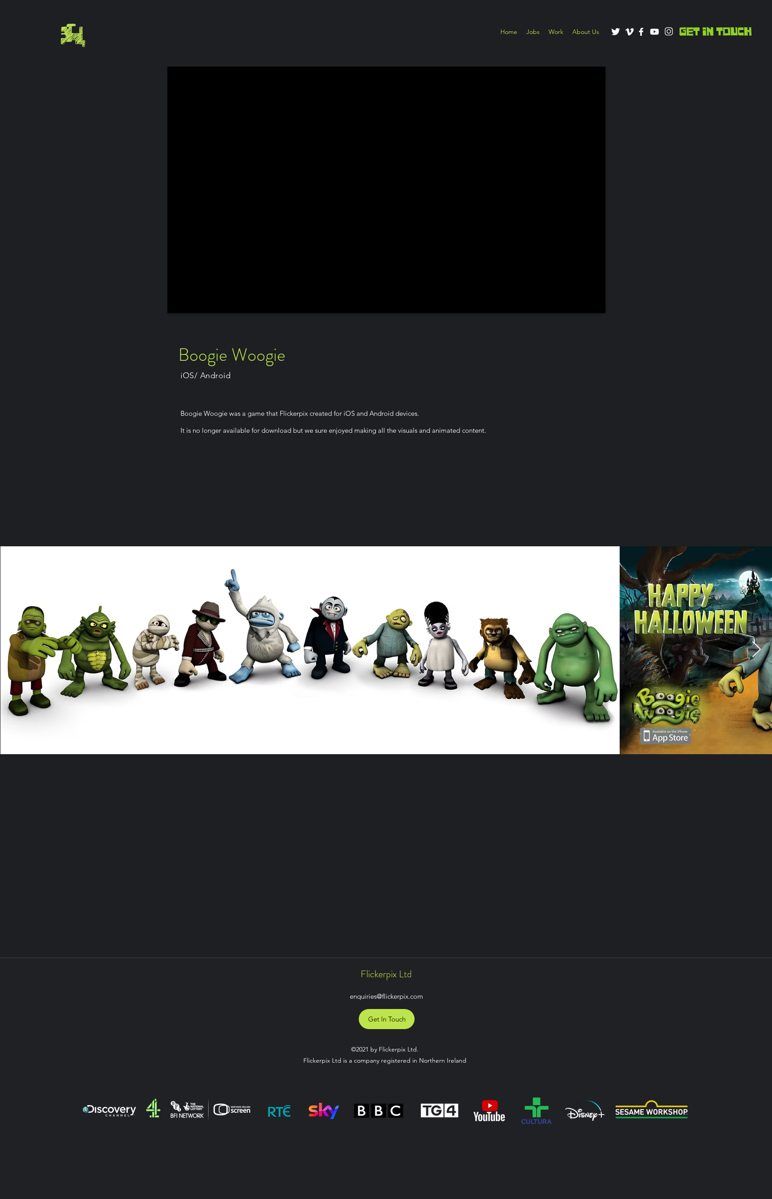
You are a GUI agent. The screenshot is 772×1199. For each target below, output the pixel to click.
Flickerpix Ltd (386, 974)
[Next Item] (756, 650)
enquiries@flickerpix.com (386, 996)
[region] (72, 35)
